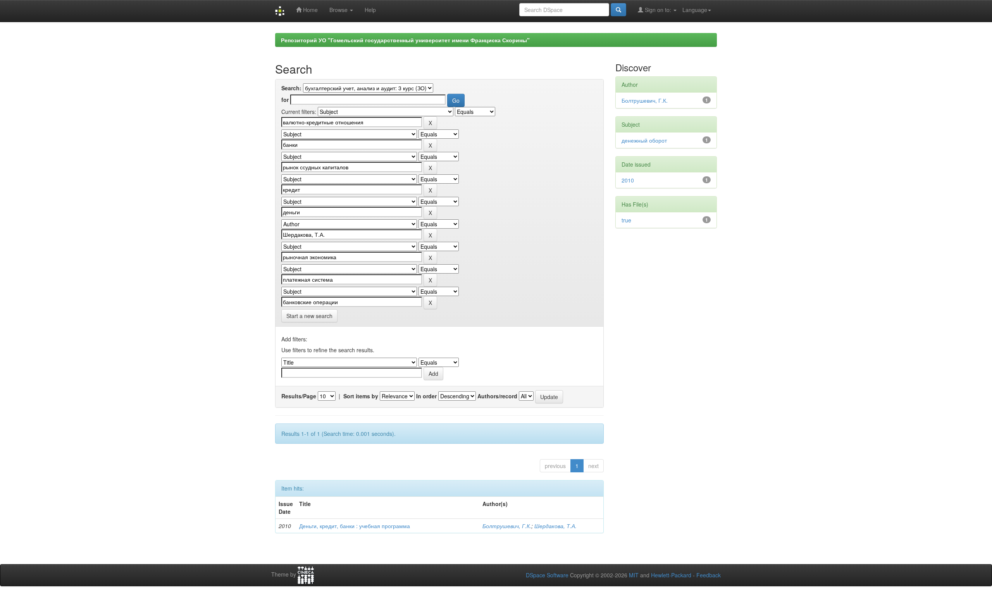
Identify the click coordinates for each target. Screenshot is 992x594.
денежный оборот (644, 140)
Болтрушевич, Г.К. (506, 526)
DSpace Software (547, 575)
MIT (634, 575)
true (626, 220)
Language (694, 10)
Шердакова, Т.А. (555, 526)
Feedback (708, 575)
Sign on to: (658, 10)
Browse (339, 10)
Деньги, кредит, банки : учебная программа (354, 526)
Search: (291, 88)
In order (426, 396)
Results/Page (298, 396)
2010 (628, 180)
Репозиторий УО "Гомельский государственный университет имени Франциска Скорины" (405, 40)
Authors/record (497, 396)
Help (370, 10)
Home (309, 10)
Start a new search (309, 316)
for (285, 99)
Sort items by (360, 396)
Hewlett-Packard (671, 575)
